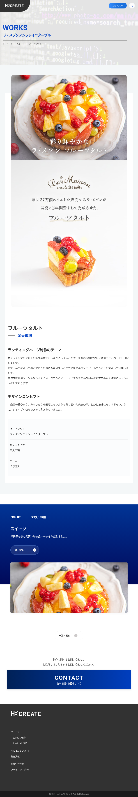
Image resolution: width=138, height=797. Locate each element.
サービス (15, 732)
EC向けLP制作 (19, 738)
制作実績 (15, 756)
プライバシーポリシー (22, 769)
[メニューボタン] (132, 5)
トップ (5, 44)
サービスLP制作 (20, 743)
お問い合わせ (17, 764)
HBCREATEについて (20, 751)
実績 (18, 44)
